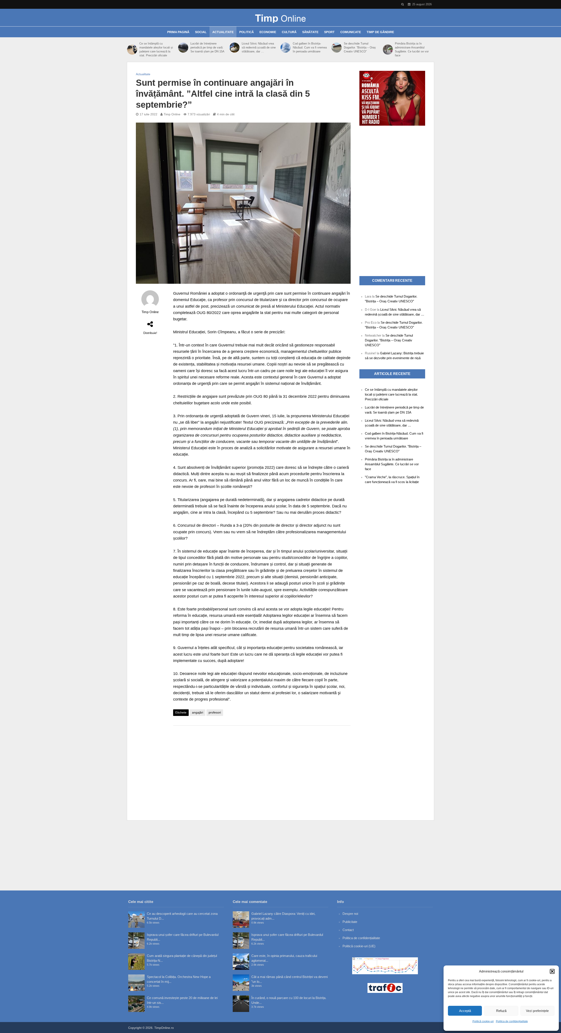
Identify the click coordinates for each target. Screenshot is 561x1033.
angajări (197, 712)
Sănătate (310, 32)
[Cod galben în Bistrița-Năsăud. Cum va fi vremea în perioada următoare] (285, 48)
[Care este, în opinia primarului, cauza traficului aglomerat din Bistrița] (241, 961)
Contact (348, 930)
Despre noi (350, 913)
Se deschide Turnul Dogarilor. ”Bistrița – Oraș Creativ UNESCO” (360, 47)
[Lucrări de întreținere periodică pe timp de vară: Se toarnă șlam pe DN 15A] (183, 48)
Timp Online (172, 114)
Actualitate (223, 32)
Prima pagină (178, 32)
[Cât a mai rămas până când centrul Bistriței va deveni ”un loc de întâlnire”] (241, 982)
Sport (329, 32)
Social (201, 32)
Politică (246, 32)
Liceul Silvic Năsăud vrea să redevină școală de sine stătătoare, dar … (259, 47)
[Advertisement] (262, 764)
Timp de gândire (380, 32)
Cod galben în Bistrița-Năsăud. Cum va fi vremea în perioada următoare (310, 47)
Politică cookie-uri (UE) (359, 946)
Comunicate (350, 32)
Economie (267, 32)
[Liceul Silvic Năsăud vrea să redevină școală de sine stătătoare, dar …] (234, 48)
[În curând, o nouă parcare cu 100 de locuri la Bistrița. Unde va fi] (241, 1004)
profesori (215, 712)
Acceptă (465, 1011)
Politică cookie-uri (483, 1021)
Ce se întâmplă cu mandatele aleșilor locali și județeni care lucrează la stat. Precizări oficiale (156, 49)
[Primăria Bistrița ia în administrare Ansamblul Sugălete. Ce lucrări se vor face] (388, 50)
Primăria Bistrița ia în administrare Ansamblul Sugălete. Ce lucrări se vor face (412, 49)
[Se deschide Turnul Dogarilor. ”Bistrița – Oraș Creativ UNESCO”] (337, 48)
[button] (552, 971)
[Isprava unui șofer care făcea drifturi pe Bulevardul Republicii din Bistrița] (136, 940)
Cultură (289, 32)
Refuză (501, 1011)
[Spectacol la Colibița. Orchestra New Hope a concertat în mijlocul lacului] (136, 982)
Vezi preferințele (537, 1011)
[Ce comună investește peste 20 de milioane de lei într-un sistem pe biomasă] (136, 1004)
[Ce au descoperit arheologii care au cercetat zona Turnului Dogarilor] (136, 919)
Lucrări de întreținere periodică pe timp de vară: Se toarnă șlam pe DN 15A (207, 47)
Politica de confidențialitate (512, 1021)
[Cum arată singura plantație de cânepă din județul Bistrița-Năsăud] (136, 961)
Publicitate (350, 922)
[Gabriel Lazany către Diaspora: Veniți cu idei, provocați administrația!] (241, 919)
